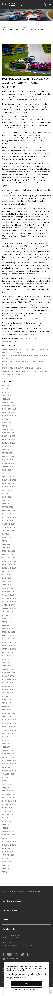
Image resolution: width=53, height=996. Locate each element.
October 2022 (8, 483)
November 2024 (9, 436)
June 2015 (6, 781)
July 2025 (6, 419)
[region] (26, 979)
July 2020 (6, 575)
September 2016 (9, 730)
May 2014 (6, 825)
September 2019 (9, 608)
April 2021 (6, 544)
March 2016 (7, 750)
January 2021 (8, 554)
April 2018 (6, 666)
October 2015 (8, 767)
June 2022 (6, 497)
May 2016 (6, 744)
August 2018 (8, 652)
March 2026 (7, 402)
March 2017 (7, 710)
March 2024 (7, 453)
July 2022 (6, 493)
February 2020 (8, 591)
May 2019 (6, 622)
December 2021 (9, 517)
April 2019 (6, 625)
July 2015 (6, 777)
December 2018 (9, 639)
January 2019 (8, 635)
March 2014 (7, 831)
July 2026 (6, 389)
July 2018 (6, 656)
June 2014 (6, 821)
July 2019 (6, 615)
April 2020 (6, 585)
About (5, 920)
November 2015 (9, 764)
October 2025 (8, 412)
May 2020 (6, 581)
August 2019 (8, 612)
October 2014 (8, 808)
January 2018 (8, 676)
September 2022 (9, 487)
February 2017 (8, 713)
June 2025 (6, 423)
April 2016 (6, 747)
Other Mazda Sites (10, 910)
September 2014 (9, 811)
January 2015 (8, 798)
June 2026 (6, 392)
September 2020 (9, 568)
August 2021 (8, 531)
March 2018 (7, 669)
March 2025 (7, 429)
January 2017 (8, 717)
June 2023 (6, 470)
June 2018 (6, 659)
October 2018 (8, 646)
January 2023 (8, 477)
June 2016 (6, 740)
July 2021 (6, 534)
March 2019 (7, 629)
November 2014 (9, 804)
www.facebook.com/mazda (25, 334)
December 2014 (9, 801)
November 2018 (9, 642)
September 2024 (9, 443)
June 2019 (6, 619)
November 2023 (9, 460)
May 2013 (6, 865)
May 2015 (6, 784)
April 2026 (6, 399)
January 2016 (8, 757)
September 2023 (9, 466)
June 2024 (6, 446)
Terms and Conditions (14, 976)
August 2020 (8, 571)
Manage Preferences (26, 990)
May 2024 (6, 450)
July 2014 (6, 818)
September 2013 (9, 852)
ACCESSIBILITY (11, 959)
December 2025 (9, 409)
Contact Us (8, 929)
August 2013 (8, 855)
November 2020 (9, 561)
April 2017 (6, 706)
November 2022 (9, 480)
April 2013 (6, 869)
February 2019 (8, 632)
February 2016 (8, 754)
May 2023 (6, 473)
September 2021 (9, 527)
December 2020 (9, 558)
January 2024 (8, 456)
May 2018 (6, 662)
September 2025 (9, 416)
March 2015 (7, 791)
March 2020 (7, 588)
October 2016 (8, 727)
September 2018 (9, 649)
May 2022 (6, 500)
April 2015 (6, 788)
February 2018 (8, 673)
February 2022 (8, 510)
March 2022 (7, 507)
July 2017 (6, 696)
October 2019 (8, 605)
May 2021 (6, 541)
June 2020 (6, 578)
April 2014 (6, 828)
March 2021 (7, 548)
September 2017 (9, 689)
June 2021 (6, 537)
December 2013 (9, 842)
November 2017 (9, 683)
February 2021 (8, 551)
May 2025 (6, 426)
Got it (26, 984)
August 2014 (8, 815)
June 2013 (6, 862)
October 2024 (8, 439)
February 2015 (8, 794)
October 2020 (8, 564)
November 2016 (9, 723)
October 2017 (8, 686)
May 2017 (6, 703)
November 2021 (9, 521)
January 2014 (8, 838)
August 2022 (8, 490)
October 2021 (8, 524)
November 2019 (9, 602)
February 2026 (8, 406)
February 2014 (8, 835)
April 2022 (6, 504)
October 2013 (8, 848)
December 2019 (9, 598)
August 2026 (8, 385)
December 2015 (9, 760)
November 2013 (9, 845)
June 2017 (6, 700)
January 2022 (8, 514)
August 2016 (8, 733)
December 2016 (9, 720)
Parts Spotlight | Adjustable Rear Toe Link (21, 368)
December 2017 (9, 679)
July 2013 (6, 858)
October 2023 (8, 463)
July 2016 (6, 737)
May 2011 (6, 872)
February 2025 (8, 433)
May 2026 (6, 395)
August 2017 (8, 693)
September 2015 (9, 771)
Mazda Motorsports (15, 4)
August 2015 (8, 774)
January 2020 (8, 595)
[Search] (45, 4)
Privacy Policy (37, 974)
